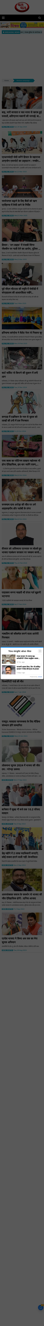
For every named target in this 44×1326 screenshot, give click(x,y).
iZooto (40, 676)
